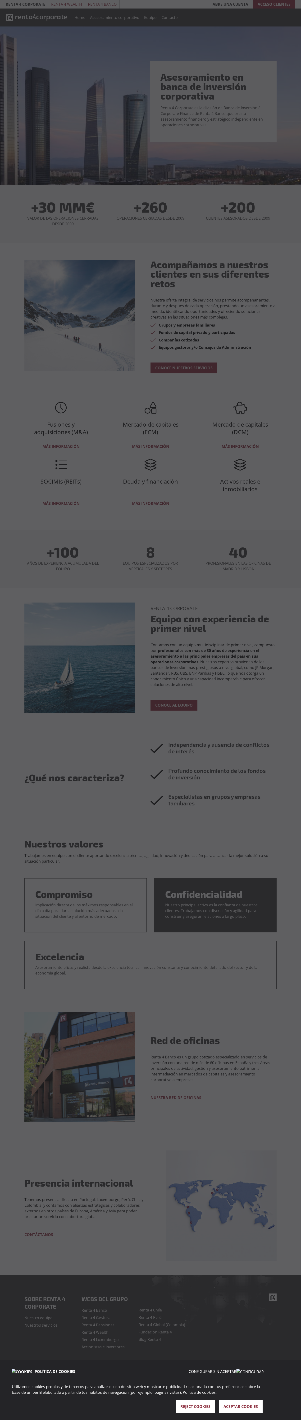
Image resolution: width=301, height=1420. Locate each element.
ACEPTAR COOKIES (240, 1406)
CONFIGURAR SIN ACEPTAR (212, 1371)
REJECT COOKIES (195, 1406)
